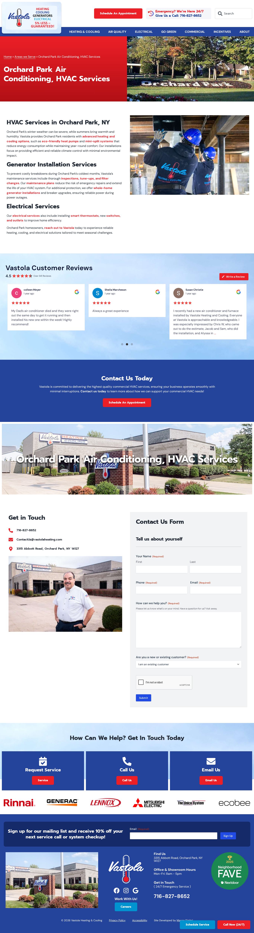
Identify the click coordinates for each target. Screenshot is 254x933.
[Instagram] (126, 890)
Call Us (127, 770)
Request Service (43, 770)
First (139, 562)
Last (193, 562)
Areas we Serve (25, 57)
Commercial (195, 32)
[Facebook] (116, 890)
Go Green (168, 32)
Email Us (211, 770)
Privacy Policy (117, 920)
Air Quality (117, 32)
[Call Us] (127, 761)
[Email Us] (211, 761)
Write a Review (235, 276)
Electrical (144, 32)
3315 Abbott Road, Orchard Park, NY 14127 (178, 859)
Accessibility (139, 920)
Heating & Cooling (84, 32)
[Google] (135, 890)
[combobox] (233, 13)
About (244, 32)
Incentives (222, 32)
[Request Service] (42, 761)
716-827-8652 (172, 896)
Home (8, 57)
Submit (143, 698)
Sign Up (228, 835)
